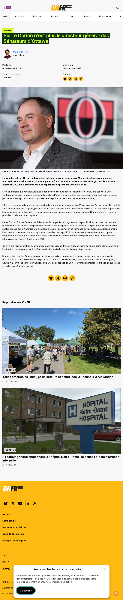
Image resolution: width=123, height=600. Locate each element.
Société (54, 16)
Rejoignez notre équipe (14, 540)
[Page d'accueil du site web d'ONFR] (61, 8)
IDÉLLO (5, 562)
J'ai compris (26, 590)
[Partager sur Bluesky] (65, 79)
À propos (6, 514)
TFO (4, 555)
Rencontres (105, 16)
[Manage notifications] (116, 593)
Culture (71, 16)
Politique (37, 16)
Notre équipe (9, 520)
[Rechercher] (117, 7)
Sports (87, 16)
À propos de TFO (9, 588)
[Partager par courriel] (76, 79)
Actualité (19, 16)
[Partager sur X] (70, 79)
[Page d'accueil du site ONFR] (61, 489)
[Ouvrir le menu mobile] (5, 17)
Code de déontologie (13, 534)
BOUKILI (6, 568)
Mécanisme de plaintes (14, 527)
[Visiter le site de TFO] (7, 8)
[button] (105, 569)
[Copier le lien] (81, 79)
